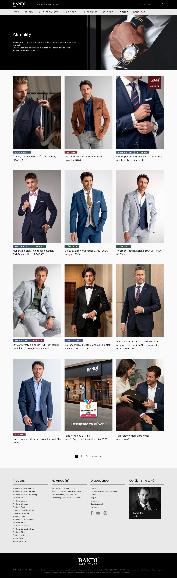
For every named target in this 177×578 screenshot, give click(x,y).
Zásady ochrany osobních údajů (65, 495)
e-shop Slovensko (20, 541)
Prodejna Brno (19, 498)
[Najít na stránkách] (162, 4)
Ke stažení (94, 501)
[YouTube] (98, 513)
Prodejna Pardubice (21, 513)
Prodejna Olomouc (20, 504)
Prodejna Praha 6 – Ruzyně (24, 492)
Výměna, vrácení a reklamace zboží (66, 492)
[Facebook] (91, 513)
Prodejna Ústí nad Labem (23, 520)
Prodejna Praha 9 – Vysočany (25, 495)
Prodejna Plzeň (19, 507)
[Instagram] (105, 513)
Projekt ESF (95, 498)
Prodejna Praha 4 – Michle (23, 488)
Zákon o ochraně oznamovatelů (103, 492)
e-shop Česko (18, 538)
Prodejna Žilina (19, 532)
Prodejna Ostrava (20, 501)
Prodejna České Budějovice (24, 510)
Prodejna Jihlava (20, 523)
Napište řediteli (96, 504)
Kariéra (93, 495)
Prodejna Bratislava (21, 526)
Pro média (94, 507)
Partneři (93, 488)
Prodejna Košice (19, 535)
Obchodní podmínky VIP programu (66, 498)
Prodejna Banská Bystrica (23, 529)
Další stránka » (93, 456)
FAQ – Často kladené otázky (63, 488)
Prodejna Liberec (20, 516)
